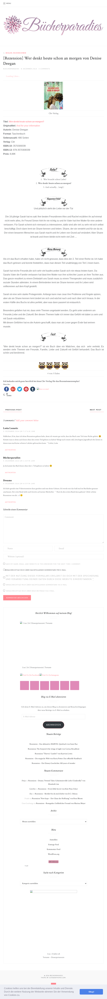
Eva (31, 794)
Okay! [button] (91, 992)
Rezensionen (19, 53)
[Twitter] (64, 685)
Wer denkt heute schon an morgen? (26, 121)
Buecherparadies (11, 69)
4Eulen (8, 53)
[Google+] (74, 685)
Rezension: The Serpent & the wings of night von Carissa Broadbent (53, 749)
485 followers (53, 862)
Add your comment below (27, 420)
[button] (20, 995)
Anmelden (53, 839)
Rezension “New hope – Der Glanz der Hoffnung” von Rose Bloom (57, 798)
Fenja (24, 780)
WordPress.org (53, 854)
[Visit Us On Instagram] (49, 675)
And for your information (28, 125)
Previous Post (13, 410)
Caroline (32, 789)
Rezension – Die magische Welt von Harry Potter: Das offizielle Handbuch (53, 758)
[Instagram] (24, 685)
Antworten (10, 450)
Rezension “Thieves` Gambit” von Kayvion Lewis (53, 753)
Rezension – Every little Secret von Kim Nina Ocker (58, 789)
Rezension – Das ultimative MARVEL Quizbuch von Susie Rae (54, 744)
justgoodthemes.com (57, 978)
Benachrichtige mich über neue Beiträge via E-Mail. (30, 591)
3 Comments (44, 69)
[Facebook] (54, 685)
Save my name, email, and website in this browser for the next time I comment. (43, 564)
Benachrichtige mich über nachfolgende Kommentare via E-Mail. (36, 585)
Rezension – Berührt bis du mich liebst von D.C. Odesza (56, 794)
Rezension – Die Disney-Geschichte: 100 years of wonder (53, 763)
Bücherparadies (11, 457)
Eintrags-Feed (53, 844)
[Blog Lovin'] (44, 685)
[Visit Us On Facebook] (29, 675)
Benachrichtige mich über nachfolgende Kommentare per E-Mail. (36, 570)
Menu (8, 3)
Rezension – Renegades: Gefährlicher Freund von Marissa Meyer (60, 803)
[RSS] (34, 685)
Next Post (96, 410)
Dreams (7, 480)
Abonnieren (53, 724)
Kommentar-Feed (53, 849)
